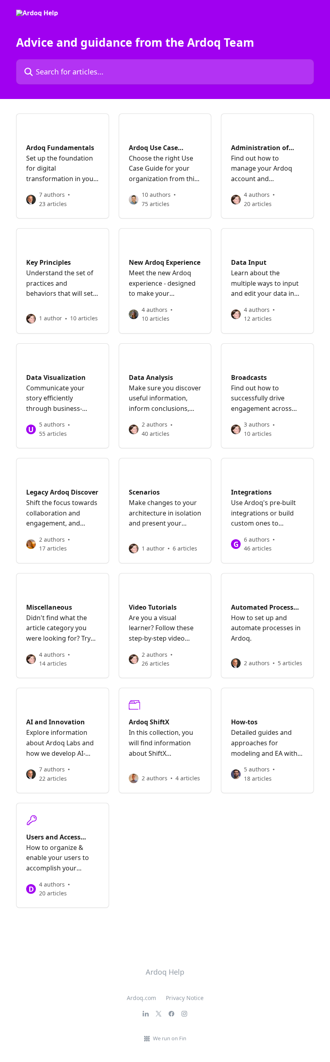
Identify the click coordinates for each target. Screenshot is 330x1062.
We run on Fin (169, 1038)
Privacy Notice (185, 998)
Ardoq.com (141, 998)
